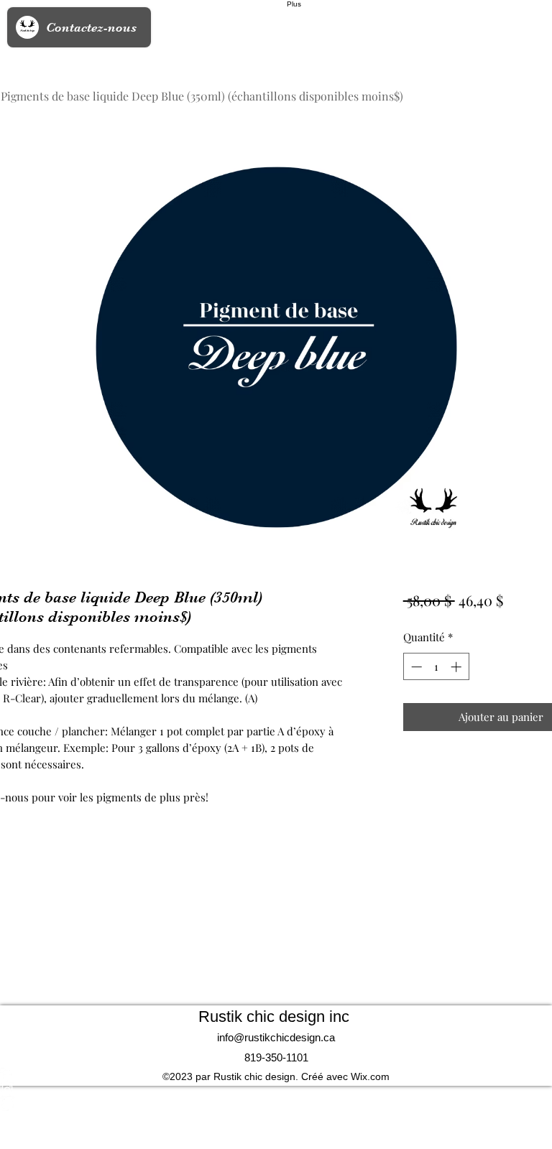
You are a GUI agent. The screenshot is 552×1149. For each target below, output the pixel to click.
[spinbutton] (436, 666)
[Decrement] (415, 666)
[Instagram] (276, 1089)
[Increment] (457, 666)
